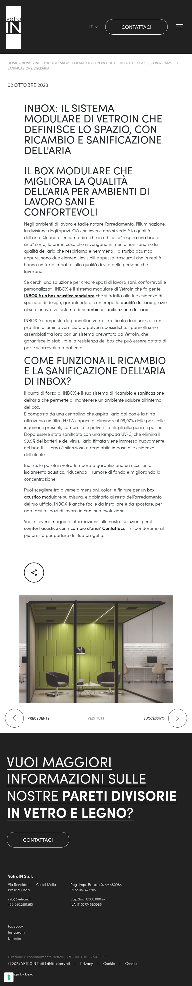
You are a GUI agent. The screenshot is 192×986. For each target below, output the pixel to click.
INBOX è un (59, 295)
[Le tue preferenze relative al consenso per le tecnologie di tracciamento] (9, 977)
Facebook (15, 926)
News (26, 62)
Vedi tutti (97, 718)
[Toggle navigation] (83, 27)
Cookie (109, 963)
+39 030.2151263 (20, 904)
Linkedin (14, 938)
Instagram (16, 932)
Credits (131, 963)
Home (13, 62)
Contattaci (137, 26)
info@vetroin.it (19, 898)
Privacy (86, 963)
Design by (21, 973)
